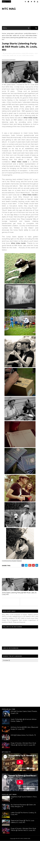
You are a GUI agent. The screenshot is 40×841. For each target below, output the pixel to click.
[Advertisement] (20, 684)
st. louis (22, 35)
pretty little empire (30, 33)
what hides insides (31, 35)
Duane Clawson (12, 59)
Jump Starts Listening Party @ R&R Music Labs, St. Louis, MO (19, 593)
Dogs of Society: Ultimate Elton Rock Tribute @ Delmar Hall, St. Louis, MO (23, 744)
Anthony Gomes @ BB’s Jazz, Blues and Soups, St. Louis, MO (24, 728)
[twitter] (31, 1)
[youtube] (37, 1)
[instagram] (34, 1)
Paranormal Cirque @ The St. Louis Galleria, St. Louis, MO (22, 821)
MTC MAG (9, 8)
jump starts (10, 33)
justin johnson (19, 33)
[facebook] (28, 1)
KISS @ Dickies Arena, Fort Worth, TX (23, 735)
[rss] (25, 1)
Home (4, 33)
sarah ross (16, 35)
